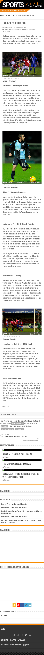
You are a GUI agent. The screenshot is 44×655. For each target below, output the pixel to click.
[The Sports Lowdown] (22, 6)
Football (8, 15)
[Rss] (14, 605)
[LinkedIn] (29, 605)
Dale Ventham (8, 27)
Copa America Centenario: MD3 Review (16, 463)
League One (25, 29)
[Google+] (18, 605)
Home (2, 15)
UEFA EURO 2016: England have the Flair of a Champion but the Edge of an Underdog (21, 521)
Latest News (17, 29)
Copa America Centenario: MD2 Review (14, 516)
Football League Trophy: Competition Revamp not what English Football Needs (20, 475)
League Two (32, 29)
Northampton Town (17, 423)
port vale (4, 426)
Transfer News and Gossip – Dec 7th (16, 435)
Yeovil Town (19, 429)
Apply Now (26, 644)
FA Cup (15, 15)
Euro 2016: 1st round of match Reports (17, 453)
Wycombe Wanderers (7, 429)
